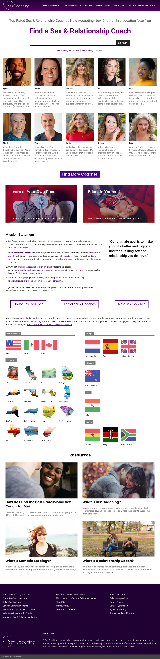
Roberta (101, 143)
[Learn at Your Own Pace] (41, 204)
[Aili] (111, 72)
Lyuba (68, 143)
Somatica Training (32, 321)
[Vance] (48, 127)
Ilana (131, 143)
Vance (37, 143)
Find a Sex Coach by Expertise (16, 594)
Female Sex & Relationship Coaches (19, 609)
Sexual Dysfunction (119, 605)
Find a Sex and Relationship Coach (72, 594)
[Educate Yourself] (118, 204)
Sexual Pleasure (117, 594)
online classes (36, 277)
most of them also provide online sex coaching (50, 324)
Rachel (37, 88)
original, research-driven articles (35, 267)
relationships (28, 270)
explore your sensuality (51, 281)
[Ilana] (143, 127)
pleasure (39, 270)
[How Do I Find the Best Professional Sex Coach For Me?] (42, 480)
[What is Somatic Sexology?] (42, 539)
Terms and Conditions (66, 609)
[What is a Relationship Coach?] (118, 539)
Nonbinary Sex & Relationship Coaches (20, 617)
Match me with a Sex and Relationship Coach (77, 598)
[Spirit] (17, 72)
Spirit (5, 88)
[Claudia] (80, 72)
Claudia (69, 88)
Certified (25, 318)
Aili (99, 88)
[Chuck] (17, 127)
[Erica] (143, 72)
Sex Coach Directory (23, 252)
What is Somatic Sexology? (28, 561)
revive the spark (28, 281)
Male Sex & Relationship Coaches (18, 613)
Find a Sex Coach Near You (15, 598)
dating (18, 270)
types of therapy (75, 270)
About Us (60, 602)
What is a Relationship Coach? (108, 561)
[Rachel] (48, 72)
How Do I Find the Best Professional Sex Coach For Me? (38, 504)
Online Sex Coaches (11, 602)
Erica (131, 88)
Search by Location (92, 50)
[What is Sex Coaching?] (118, 480)
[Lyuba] (80, 127)
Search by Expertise (68, 50)
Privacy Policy (62, 605)
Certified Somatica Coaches (15, 605)
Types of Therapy (118, 609)
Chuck (5, 143)
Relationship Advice (119, 598)
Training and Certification (122, 613)
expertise (67, 256)
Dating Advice (116, 602)
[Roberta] (111, 127)
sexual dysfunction (53, 270)
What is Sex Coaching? (101, 502)
